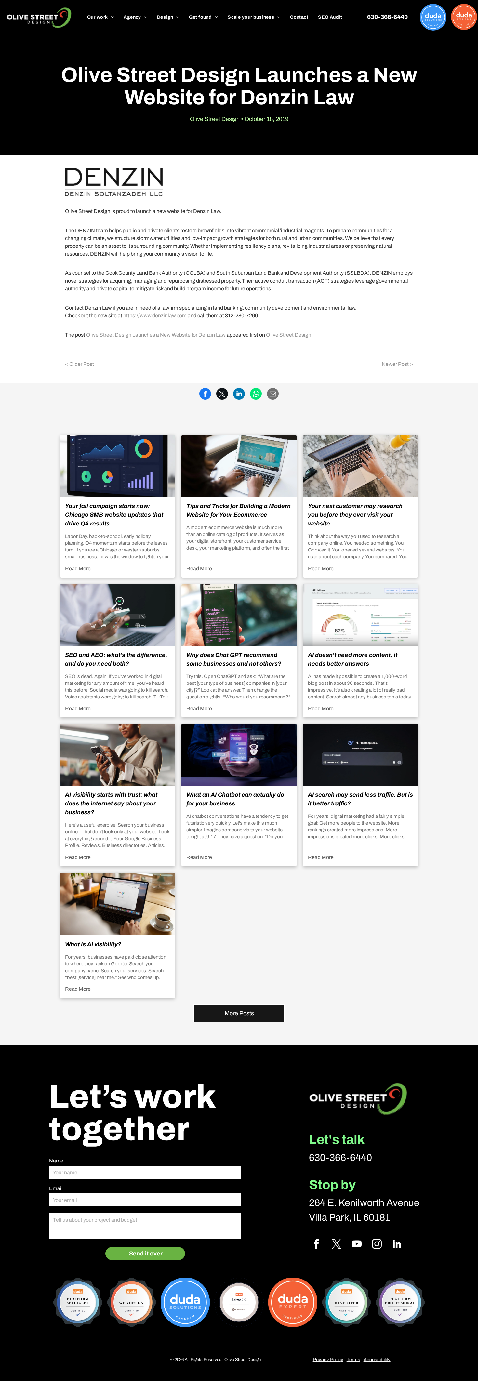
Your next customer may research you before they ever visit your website (355, 515)
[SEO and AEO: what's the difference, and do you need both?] (117, 615)
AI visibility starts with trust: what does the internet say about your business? (111, 803)
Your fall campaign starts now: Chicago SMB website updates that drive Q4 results (114, 515)
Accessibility (377, 1359)
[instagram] (376, 1245)
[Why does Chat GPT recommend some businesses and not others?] (238, 615)
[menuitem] (100, 17)
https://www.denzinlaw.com (155, 315)
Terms (353, 1359)
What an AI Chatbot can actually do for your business (235, 799)
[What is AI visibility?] (117, 904)
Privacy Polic (327, 1359)
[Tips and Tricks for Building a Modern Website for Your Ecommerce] (238, 466)
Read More (78, 568)
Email (56, 1188)
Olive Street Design (288, 335)
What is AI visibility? (93, 944)
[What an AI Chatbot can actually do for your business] (238, 755)
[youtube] (356, 1245)
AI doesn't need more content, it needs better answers (352, 659)
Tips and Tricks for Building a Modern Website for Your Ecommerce (238, 510)
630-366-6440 (340, 1157)
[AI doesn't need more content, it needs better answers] (360, 615)
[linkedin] (397, 1245)
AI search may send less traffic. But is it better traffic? (360, 799)
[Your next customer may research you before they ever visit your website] (360, 466)
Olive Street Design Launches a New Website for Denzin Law (156, 335)
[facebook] (316, 1245)
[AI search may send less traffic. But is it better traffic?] (360, 755)
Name (56, 1160)
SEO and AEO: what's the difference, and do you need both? (116, 659)
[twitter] (336, 1245)
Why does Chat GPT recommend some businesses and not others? (233, 659)
